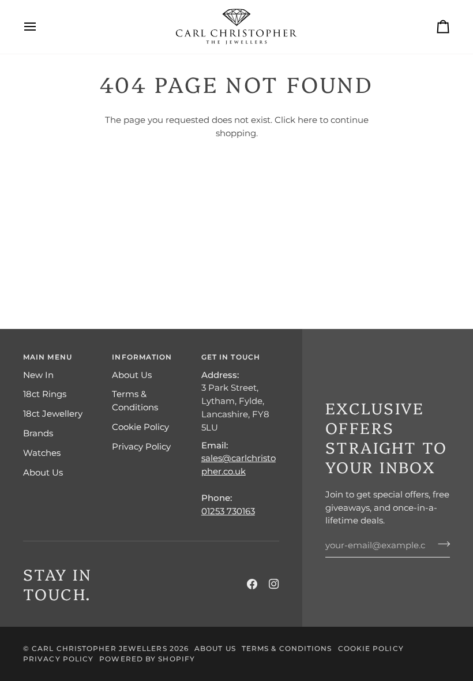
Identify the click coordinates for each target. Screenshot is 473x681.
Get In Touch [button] (230, 357)
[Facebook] (252, 584)
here (307, 119)
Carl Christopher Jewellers (99, 648)
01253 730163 (228, 511)
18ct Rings (44, 393)
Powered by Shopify (147, 658)
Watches (42, 452)
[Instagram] (274, 584)
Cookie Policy (140, 426)
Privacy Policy (141, 446)
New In (38, 374)
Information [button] (142, 357)
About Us (43, 472)
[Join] (440, 543)
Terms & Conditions (287, 648)
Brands (38, 433)
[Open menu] (40, 27)
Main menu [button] (47, 357)
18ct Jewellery (52, 413)
